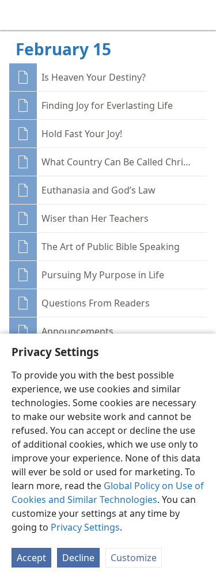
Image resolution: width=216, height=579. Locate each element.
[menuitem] (17, 15)
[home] (17, 15)
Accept (31, 557)
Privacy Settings (85, 527)
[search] (201, 15)
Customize (134, 557)
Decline (78, 557)
